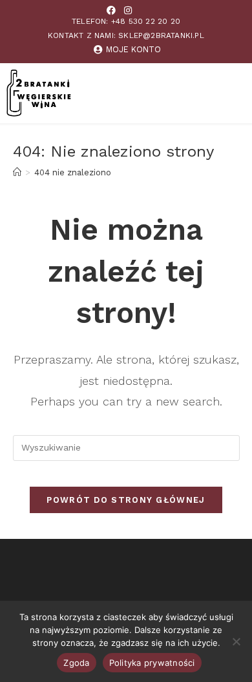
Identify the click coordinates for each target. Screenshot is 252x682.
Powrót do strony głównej (126, 500)
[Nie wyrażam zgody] (235, 641)
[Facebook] (111, 10)
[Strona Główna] (17, 172)
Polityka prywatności (152, 663)
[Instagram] (127, 10)
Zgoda (76, 663)
